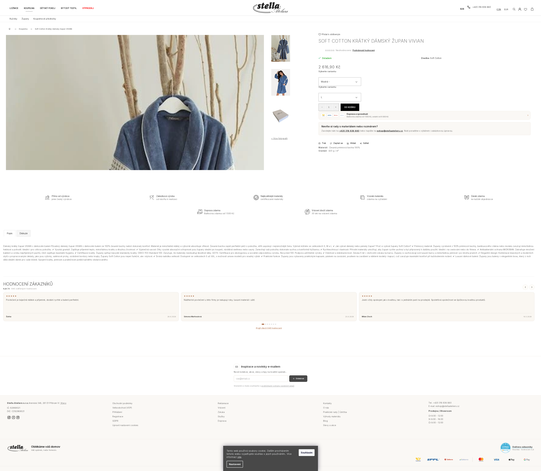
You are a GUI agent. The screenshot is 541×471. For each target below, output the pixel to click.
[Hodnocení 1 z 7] (263, 324)
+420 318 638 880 (349, 131)
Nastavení (235, 464)
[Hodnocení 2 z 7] (265, 324)
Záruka (221, 412)
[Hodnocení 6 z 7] (273, 324)
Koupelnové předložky (44, 19)
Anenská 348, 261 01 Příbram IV (47, 403)
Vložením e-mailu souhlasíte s (264, 386)
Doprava (222, 421)
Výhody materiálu (331, 416)
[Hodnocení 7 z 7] (275, 324)
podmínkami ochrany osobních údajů (277, 386)
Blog (325, 421)
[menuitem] (14, 9)
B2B (462, 9)
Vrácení (221, 407)
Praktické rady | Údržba (335, 412)
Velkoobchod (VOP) (122, 407)
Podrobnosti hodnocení (364, 50)
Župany (25, 19)
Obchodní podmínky (122, 403)
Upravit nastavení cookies (125, 425)
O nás (326, 407)
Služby (221, 416)
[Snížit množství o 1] (322, 107)
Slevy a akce (329, 425)
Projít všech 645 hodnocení (269, 328)
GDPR (115, 421)
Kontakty (327, 403)
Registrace (117, 416)
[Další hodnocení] (531, 287)
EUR (506, 9)
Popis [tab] (9, 233)
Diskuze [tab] (24, 233)
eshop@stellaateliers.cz (390, 131)
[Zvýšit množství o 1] (335, 107)
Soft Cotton (436, 58)
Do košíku (349, 107)
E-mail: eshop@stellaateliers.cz (444, 406)
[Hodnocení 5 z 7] (271, 324)
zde (239, 457)
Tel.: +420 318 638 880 (440, 403)
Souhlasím (306, 452)
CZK (499, 9)
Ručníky (13, 19)
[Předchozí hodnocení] (525, 287)
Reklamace (223, 403)
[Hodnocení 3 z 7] (267, 324)
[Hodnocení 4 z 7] (269, 324)
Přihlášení (117, 412)
